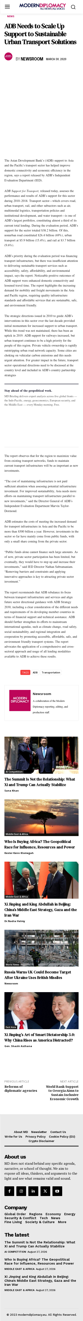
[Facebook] (8, 72)
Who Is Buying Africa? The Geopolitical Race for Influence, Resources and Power (39, 844)
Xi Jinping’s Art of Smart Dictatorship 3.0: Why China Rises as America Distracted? (39, 1037)
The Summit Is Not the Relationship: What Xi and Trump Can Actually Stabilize (39, 782)
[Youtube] (57, 1191)
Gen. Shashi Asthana (18, 1046)
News (10, 16)
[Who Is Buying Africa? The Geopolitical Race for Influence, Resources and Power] (41, 817)
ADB (35, 672)
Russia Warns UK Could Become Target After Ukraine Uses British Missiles (37, 974)
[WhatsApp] (29, 72)
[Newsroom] (9, 56)
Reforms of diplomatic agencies (20, 1089)
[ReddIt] (49, 72)
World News (12, 964)
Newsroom (32, 59)
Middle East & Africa (17, 834)
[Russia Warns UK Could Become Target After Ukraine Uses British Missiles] (41, 948)
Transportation (51, 672)
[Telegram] (59, 72)
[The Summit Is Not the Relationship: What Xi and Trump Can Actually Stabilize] (41, 755)
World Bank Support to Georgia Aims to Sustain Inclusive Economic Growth (62, 1093)
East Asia (11, 1027)
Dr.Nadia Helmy (14, 921)
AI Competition (14, 771)
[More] (70, 72)
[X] (19, 72)
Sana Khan (11, 790)
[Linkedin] (39, 72)
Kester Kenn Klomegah (19, 853)
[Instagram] (21, 1191)
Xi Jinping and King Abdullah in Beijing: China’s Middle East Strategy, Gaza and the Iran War (40, 910)
